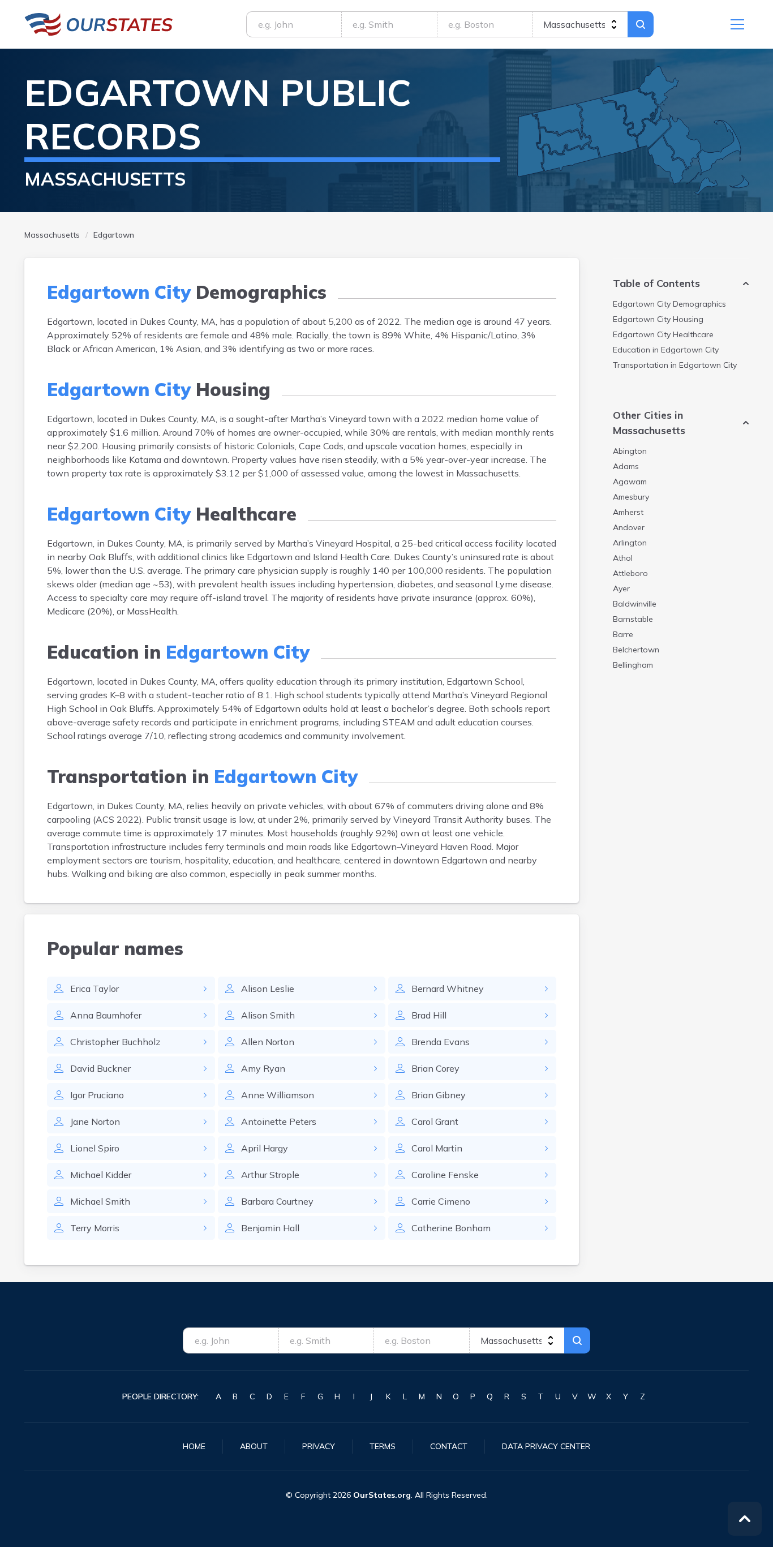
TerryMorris (94, 1228)
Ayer (621, 588)
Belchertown (636, 649)
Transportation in (675, 365)
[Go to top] (745, 1519)
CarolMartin (436, 1148)
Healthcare (663, 334)
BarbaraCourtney (277, 1201)
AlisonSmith (268, 1015)
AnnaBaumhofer (105, 1015)
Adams (626, 466)
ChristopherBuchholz (115, 1041)
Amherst (628, 512)
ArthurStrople (270, 1174)
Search (641, 24)
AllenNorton (267, 1041)
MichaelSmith (100, 1201)
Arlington (630, 543)
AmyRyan (263, 1068)
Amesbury (631, 497)
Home (194, 1446)
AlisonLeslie (267, 988)
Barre (623, 634)
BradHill (428, 1015)
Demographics (669, 304)
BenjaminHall (270, 1228)
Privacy (318, 1446)
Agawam (630, 481)
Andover (629, 527)
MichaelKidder (100, 1174)
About (254, 1446)
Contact (448, 1446)
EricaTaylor (94, 988)
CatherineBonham (451, 1228)
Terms (383, 1446)
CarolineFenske (445, 1174)
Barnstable (633, 619)
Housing (658, 319)
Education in (666, 350)
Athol (623, 558)
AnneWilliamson (277, 1095)
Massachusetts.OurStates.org (98, 24)
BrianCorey (435, 1068)
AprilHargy (264, 1148)
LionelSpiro (94, 1148)
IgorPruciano (97, 1095)
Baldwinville (634, 604)
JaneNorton (95, 1121)
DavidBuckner (100, 1068)
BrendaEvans (440, 1041)
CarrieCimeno (440, 1201)
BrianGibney (438, 1095)
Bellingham (633, 665)
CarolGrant (434, 1121)
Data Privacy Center (546, 1446)
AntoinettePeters (278, 1121)
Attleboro (630, 573)
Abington (630, 451)
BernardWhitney (447, 988)
